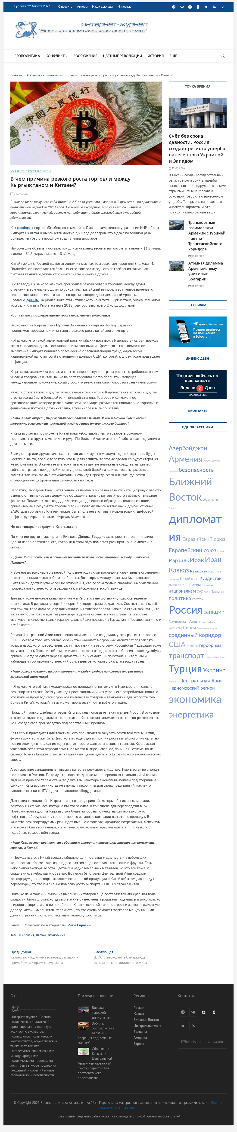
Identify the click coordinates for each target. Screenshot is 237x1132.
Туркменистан (215, 657)
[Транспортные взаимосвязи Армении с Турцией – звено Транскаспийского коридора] (176, 225)
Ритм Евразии (79, 925)
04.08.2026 (197, 256)
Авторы (82, 6)
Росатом (197, 599)
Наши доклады (102, 6)
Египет (221, 551)
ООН (207, 592)
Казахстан (198, 571)
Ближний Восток (146, 1020)
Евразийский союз (203, 539)
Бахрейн (173, 471)
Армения (186, 459)
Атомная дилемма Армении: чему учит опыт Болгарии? (205, 271)
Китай (41, 935)
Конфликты (57, 56)
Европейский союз (192, 550)
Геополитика (27, 56)
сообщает (25, 228)
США (177, 644)
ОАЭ (200, 591)
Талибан (192, 646)
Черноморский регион (192, 688)
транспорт (186, 656)
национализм (182, 591)
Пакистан (217, 591)
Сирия (189, 628)
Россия (186, 610)
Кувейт (195, 579)
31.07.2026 (197, 286)
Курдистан (210, 578)
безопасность (196, 470)
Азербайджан (188, 448)
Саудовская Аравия (185, 621)
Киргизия (26, 935)
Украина (214, 670)
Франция (173, 682)
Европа (139, 1044)
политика (180, 598)
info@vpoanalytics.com (204, 1042)
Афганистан (212, 461)
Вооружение (85, 56)
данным (32, 300)
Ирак (197, 560)
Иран (213, 560)
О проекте (65, 6)
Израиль (179, 560)
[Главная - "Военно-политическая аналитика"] (82, 21)
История (156, 56)
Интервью (124, 6)
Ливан (173, 585)
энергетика (191, 714)
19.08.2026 (178, 168)
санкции (214, 612)
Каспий (214, 571)
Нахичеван (207, 585)
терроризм (210, 645)
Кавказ (179, 570)
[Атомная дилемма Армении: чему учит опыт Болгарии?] (176, 266)
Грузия (172, 508)
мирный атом (189, 585)
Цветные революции (122, 56)
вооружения (211, 499)
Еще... (174, 56)
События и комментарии (30, 170)
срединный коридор (195, 635)
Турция (185, 669)
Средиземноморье (207, 628)
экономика (56, 935)
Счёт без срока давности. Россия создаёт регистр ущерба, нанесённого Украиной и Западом (198, 148)
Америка (140, 1038)
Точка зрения (197, 86)
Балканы (140, 1032)
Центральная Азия (201, 680)
